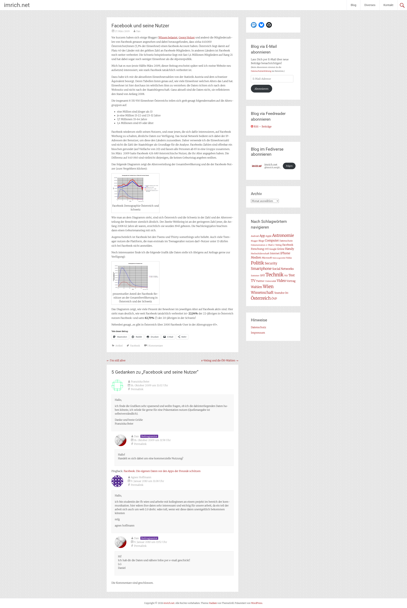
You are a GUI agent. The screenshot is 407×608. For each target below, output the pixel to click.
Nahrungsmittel (278, 258)
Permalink (137, 389)
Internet (275, 253)
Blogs (261, 240)
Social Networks (283, 269)
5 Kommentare (155, 345)
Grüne (280, 248)
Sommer (255, 275)
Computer (272, 240)
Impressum (258, 332)
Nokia (289, 257)
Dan (138, 31)
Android (255, 236)
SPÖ (262, 275)
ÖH (286, 293)
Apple (269, 236)
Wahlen (256, 287)
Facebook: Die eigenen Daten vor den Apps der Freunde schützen (162, 471)
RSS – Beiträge (262, 126)
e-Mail (269, 245)
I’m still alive (116, 360)
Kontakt (388, 5)
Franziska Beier (140, 381)
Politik (257, 263)
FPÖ (267, 249)
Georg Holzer (187, 37)
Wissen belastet (168, 37)
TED (286, 275)
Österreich (261, 298)
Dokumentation (258, 245)
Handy (289, 249)
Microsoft (267, 257)
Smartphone (261, 268)
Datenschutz (286, 240)
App (262, 236)
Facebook (135, 345)
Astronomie (283, 235)
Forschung (257, 248)
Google (272, 249)
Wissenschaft (262, 292)
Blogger (254, 241)
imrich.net (17, 5)
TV (253, 281)
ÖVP (274, 298)
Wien (268, 286)
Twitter (260, 280)
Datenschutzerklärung (261, 71)
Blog (353, 5)
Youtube (279, 292)
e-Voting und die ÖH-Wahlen (219, 360)
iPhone (285, 253)
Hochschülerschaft (260, 253)
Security (271, 263)
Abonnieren (261, 88)
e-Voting (277, 245)
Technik (274, 275)
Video (281, 281)
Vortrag (291, 280)
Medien (256, 257)
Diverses (369, 5)
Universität (270, 281)
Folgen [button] (289, 166)
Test (292, 275)
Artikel (119, 345)
